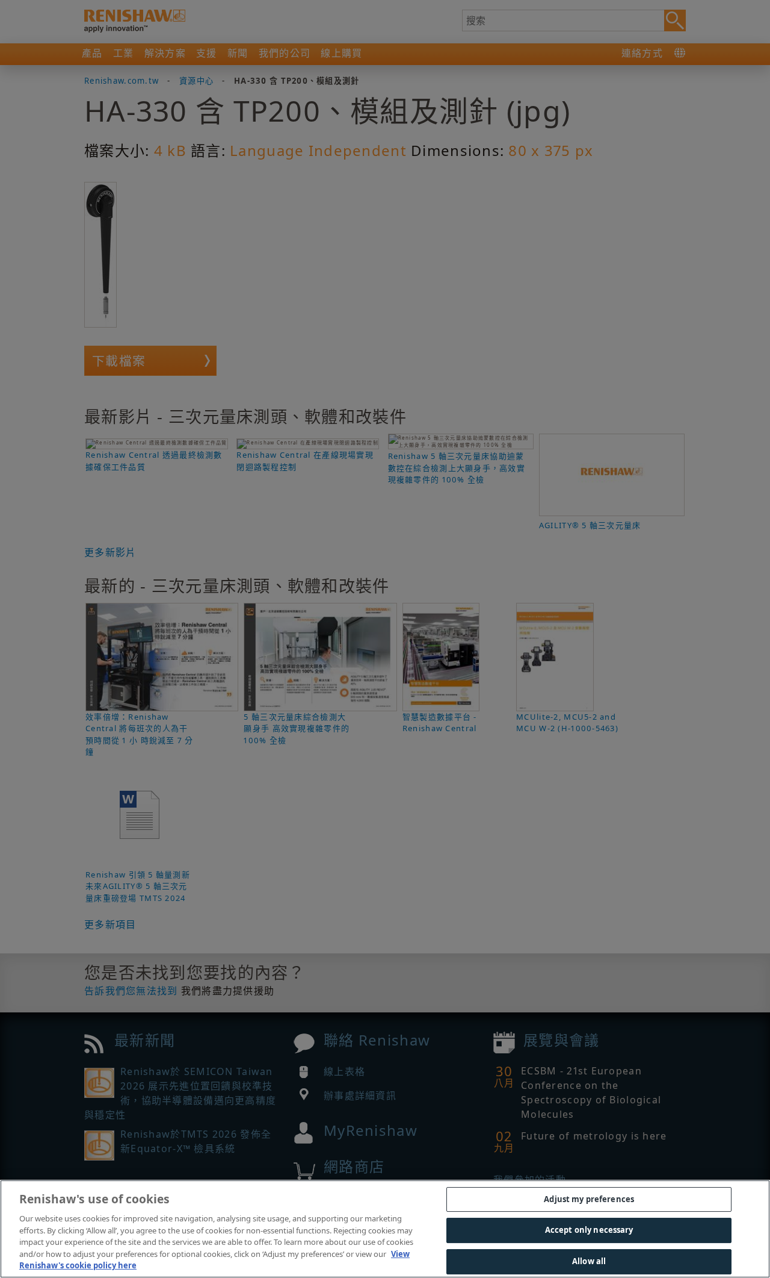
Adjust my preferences (589, 1199)
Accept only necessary (589, 1229)
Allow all (589, 1261)
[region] (385, 1229)
